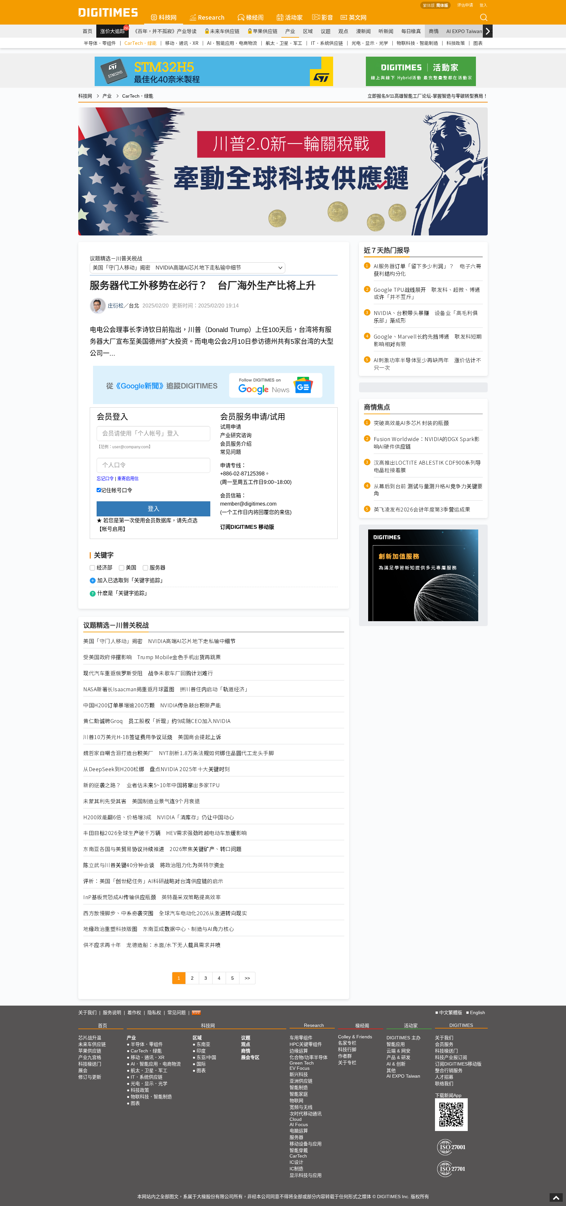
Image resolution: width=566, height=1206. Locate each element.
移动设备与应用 (306, 1143)
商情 (434, 31)
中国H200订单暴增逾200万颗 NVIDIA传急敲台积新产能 (152, 705)
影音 (324, 17)
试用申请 (230, 427)
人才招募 (444, 1077)
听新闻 (386, 31)
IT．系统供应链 (327, 43)
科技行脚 (347, 1049)
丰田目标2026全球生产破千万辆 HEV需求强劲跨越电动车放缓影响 (165, 833)
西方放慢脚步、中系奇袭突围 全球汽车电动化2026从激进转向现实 (165, 913)
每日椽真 (411, 31)
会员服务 (444, 1044)
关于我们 (87, 1012)
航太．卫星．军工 (284, 43)
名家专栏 (347, 1043)
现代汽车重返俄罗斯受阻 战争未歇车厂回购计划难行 (148, 673)
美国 (131, 567)
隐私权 (154, 1012)
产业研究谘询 (236, 435)
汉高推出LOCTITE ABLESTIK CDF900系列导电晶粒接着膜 (427, 466)
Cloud (296, 1119)
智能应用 (396, 1044)
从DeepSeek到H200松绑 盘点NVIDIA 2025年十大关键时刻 (156, 769)
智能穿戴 (299, 1150)
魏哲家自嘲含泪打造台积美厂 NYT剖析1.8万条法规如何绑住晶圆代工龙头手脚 (178, 753)
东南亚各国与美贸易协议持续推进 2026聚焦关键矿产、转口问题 (162, 849)
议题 (325, 31)
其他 (391, 1070)
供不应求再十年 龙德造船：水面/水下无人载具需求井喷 (151, 945)
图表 (477, 43)
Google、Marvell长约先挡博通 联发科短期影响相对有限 (428, 340)
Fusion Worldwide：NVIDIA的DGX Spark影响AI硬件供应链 (427, 442)
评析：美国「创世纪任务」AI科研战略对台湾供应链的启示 (153, 881)
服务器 (157, 567)
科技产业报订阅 (451, 1057)
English (477, 1012)
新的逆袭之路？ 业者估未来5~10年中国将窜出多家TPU (151, 785)
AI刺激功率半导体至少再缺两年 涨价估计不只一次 (427, 363)
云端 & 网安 (398, 1050)
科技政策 (455, 43)
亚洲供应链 (301, 1081)
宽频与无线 (301, 1107)
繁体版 (429, 5)
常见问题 (230, 452)
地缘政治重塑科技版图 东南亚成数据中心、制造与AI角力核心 (158, 929)
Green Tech (302, 1063)
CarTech (298, 1156)
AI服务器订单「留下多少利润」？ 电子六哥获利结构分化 (427, 269)
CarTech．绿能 (140, 43)
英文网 (358, 17)
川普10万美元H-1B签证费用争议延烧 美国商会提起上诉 (152, 737)
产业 (290, 31)
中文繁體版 (450, 1012)
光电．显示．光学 (369, 43)
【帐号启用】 (112, 529)
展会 (82, 1070)
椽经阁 (255, 17)
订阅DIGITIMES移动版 (458, 1064)
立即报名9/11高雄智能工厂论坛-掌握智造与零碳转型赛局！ (428, 96)
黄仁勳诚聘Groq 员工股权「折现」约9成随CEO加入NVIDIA (157, 721)
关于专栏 (347, 1062)
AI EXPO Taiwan (464, 31)
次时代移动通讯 (306, 1113)
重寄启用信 (128, 478)
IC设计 (296, 1162)
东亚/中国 (206, 1057)
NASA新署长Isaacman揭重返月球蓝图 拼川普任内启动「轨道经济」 (166, 689)
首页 (87, 31)
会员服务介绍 (236, 444)
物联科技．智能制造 (417, 43)
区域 (308, 31)
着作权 (134, 1012)
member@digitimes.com (248, 504)
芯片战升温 (89, 1037)
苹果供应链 (265, 31)
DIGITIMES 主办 (404, 1037)
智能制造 (299, 1087)
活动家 (294, 17)
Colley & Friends (355, 1036)
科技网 (168, 17)
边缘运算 (299, 1050)
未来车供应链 (224, 31)
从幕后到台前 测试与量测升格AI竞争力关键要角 (428, 489)
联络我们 (444, 1083)
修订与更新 (89, 1077)
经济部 (104, 567)
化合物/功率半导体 (309, 1057)
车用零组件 (301, 1037)
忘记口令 (105, 478)
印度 (201, 1050)
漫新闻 (363, 31)
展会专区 (250, 1057)
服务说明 (112, 1012)
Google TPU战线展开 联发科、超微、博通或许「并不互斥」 (427, 293)
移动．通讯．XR (181, 43)
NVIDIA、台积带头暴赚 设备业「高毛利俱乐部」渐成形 (426, 316)
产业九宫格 (89, 1057)
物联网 (296, 1100)
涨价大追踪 (114, 30)
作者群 (345, 1056)
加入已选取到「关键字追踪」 (131, 580)
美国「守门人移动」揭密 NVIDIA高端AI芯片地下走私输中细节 (159, 641)
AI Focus (299, 1124)
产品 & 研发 (398, 1057)
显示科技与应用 (306, 1175)
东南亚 (203, 1044)
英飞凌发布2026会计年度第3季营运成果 (422, 509)
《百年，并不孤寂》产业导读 (165, 31)
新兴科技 (299, 1074)
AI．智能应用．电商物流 (232, 43)
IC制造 (296, 1168)
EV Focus (300, 1068)
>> (247, 978)
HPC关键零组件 (306, 1044)
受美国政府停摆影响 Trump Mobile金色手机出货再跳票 (152, 657)
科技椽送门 (89, 1064)
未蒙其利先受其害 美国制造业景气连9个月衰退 (141, 801)
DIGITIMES (461, 1025)
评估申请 (465, 5)
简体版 (442, 5)
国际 (201, 1064)
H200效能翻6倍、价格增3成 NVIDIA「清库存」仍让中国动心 (158, 817)
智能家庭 (299, 1094)
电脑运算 (299, 1130)
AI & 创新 (396, 1064)
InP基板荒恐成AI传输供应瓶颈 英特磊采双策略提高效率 (152, 897)
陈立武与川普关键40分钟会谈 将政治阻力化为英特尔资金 (154, 865)
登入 (483, 5)
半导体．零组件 (100, 43)
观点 (343, 31)
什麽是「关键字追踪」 (123, 593)
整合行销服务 (448, 1070)
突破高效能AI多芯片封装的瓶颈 (411, 423)
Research (211, 17)
